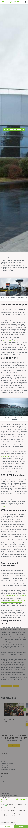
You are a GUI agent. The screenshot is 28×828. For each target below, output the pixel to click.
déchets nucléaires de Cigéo (10, 341)
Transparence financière (7, 763)
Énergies (3, 781)
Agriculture (3, 783)
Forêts (2, 785)
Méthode (3, 761)
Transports (3, 789)
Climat (2, 779)
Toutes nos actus (5, 793)
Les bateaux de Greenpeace (8, 769)
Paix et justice (4, 791)
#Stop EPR (15, 686)
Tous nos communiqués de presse (9, 795)
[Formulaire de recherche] (25, 2)
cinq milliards (23, 351)
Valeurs (3, 759)
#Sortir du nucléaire (6, 686)
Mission (3, 757)
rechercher (15, 745)
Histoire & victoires (5, 767)
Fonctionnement (5, 765)
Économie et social (5, 777)
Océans (3, 787)
